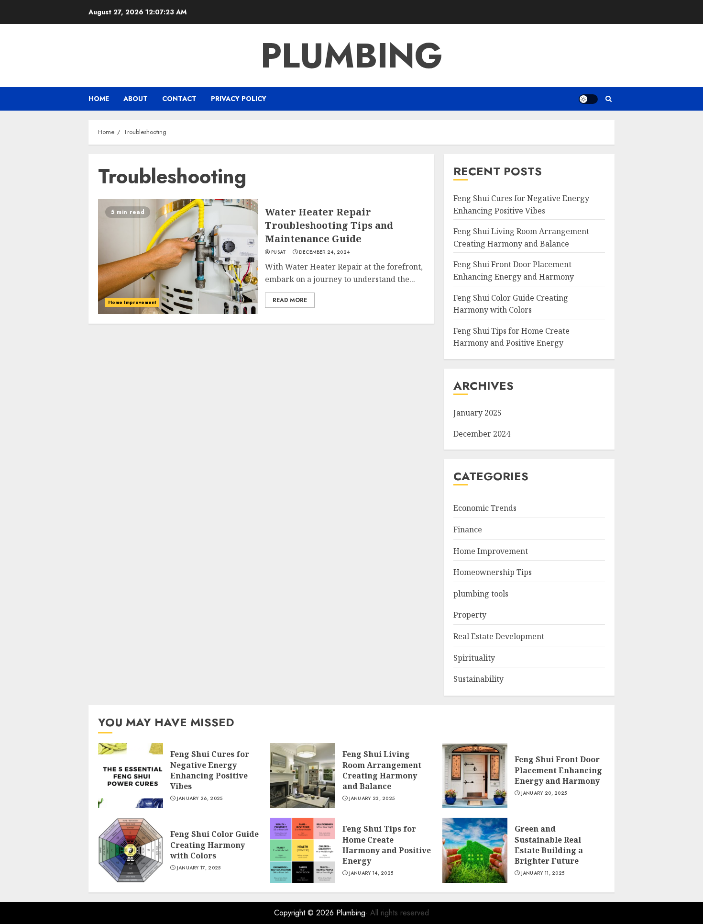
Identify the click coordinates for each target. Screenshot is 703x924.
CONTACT (179, 98)
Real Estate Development (498, 636)
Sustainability (478, 679)
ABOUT (135, 98)
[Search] (609, 99)
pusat (278, 252)
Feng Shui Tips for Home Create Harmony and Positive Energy (511, 337)
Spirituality (474, 658)
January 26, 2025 (200, 798)
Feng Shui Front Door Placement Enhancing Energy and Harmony (558, 770)
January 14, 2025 (371, 873)
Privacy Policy (238, 98)
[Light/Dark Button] (588, 99)
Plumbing (352, 55)
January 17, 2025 (199, 868)
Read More (290, 300)
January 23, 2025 (372, 798)
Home (98, 98)
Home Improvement (132, 302)
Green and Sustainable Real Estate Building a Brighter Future (549, 844)
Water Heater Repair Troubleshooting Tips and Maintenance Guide (329, 225)
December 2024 (481, 433)
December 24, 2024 (324, 252)
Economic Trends (484, 508)
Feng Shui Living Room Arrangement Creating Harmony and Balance (381, 770)
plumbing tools (480, 593)
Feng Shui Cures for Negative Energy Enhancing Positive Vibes (209, 770)
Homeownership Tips (492, 572)
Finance (467, 529)
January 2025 (477, 412)
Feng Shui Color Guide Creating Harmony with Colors (214, 845)
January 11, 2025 (543, 873)
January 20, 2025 (544, 793)
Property (469, 614)
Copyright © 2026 (305, 912)
